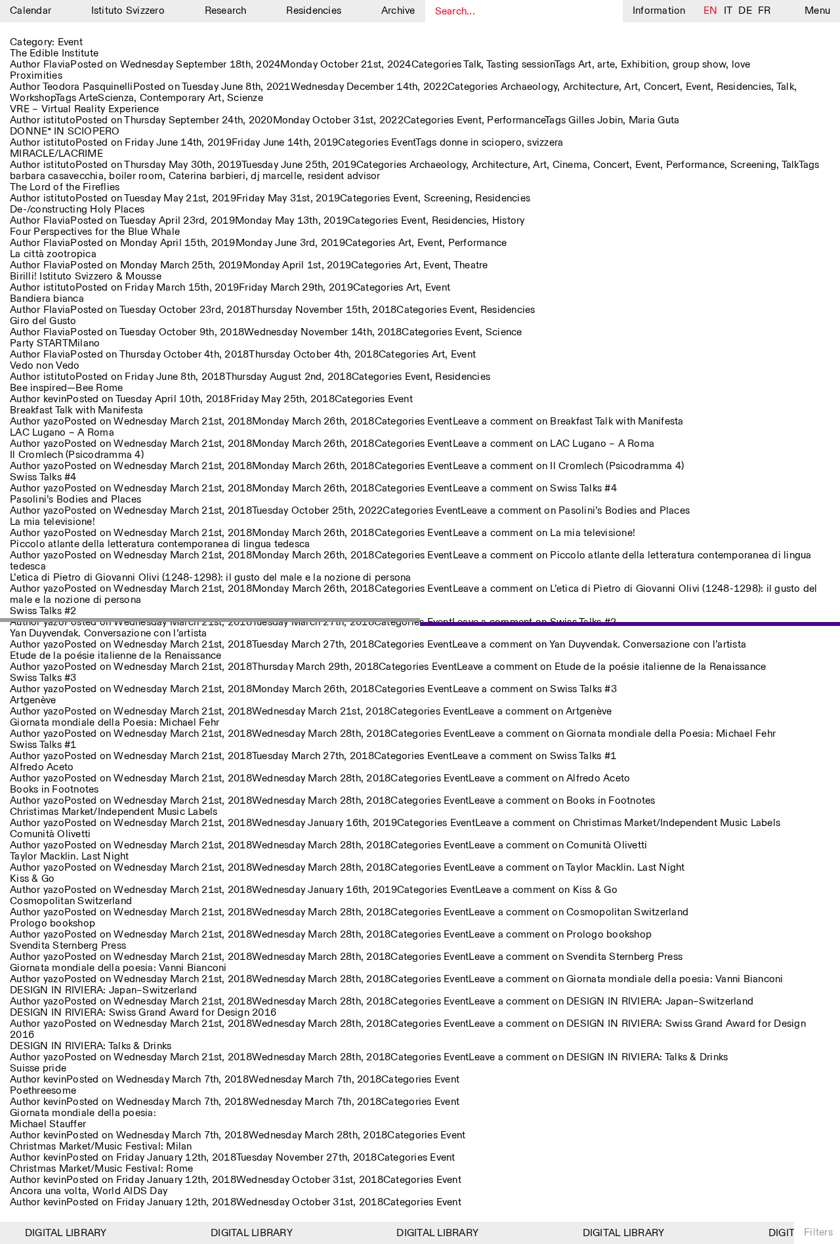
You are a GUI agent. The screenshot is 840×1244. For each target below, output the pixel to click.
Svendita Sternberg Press (68, 946)
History (508, 221)
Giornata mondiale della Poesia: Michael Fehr (114, 722)
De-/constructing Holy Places (77, 209)
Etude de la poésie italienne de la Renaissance (116, 656)
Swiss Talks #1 (43, 745)
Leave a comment (568, 421)
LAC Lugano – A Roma (62, 432)
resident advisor (344, 176)
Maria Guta (654, 120)
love (741, 64)
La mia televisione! (52, 522)
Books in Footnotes (54, 789)
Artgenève (33, 700)
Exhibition (644, 64)
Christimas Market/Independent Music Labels (114, 812)
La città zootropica (53, 254)
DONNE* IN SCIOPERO (65, 131)
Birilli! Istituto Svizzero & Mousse (85, 276)
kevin (54, 399)
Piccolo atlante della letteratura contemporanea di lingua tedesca (160, 544)
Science (504, 332)
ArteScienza (106, 98)
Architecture (591, 87)
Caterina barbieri (207, 176)
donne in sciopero (481, 142)
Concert (662, 87)
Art (585, 64)
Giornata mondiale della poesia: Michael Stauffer (83, 1118)
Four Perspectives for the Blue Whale (95, 232)
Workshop (32, 98)
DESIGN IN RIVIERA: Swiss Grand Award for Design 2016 (143, 1012)
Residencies (313, 11)
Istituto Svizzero (128, 11)
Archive (398, 11)
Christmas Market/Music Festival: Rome (101, 1169)
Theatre (470, 265)
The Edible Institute (54, 53)
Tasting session (520, 64)
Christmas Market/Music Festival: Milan (101, 1146)
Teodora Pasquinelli (88, 87)
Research (226, 11)
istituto (59, 120)
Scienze (245, 98)
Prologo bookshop (52, 923)
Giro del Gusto (43, 321)
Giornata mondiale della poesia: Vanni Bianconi (118, 968)
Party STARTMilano (55, 343)
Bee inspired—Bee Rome (66, 388)
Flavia (57, 64)
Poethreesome (43, 1091)
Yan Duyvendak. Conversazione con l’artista (108, 633)
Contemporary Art (181, 98)
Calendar (30, 11)
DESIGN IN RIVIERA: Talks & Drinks (90, 1046)
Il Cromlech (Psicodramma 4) (77, 455)
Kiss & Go (32, 879)
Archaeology (529, 87)
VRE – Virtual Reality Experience (84, 109)
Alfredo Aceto (42, 767)
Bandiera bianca (47, 299)
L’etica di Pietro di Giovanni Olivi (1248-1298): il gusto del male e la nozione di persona (210, 577)
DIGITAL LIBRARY (57, 1233)
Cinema (570, 165)
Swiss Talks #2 (43, 611)
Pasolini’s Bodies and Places (75, 499)
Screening (753, 165)
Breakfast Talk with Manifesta (76, 410)
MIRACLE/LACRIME (56, 154)
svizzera (545, 142)
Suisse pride (38, 1068)
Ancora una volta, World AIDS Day (88, 1191)
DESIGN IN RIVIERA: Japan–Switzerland (103, 990)
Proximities (36, 76)
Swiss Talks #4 (43, 477)
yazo (53, 421)
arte (606, 64)
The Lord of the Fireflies (64, 187)
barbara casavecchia (57, 176)
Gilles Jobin (595, 120)
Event (698, 87)
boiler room (136, 176)
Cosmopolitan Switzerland (71, 901)
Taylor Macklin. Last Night (69, 856)
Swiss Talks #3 (43, 678)
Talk (472, 64)
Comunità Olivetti (50, 834)
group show (699, 64)
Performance (516, 120)
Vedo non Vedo (44, 366)
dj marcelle (276, 176)
